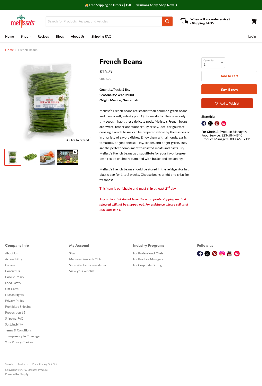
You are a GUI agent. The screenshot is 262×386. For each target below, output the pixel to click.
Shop (25, 36)
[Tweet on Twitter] (210, 123)
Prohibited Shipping (18, 306)
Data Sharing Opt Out (44, 364)
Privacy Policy (14, 300)
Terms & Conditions (18, 330)
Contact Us (12, 271)
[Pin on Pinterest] (217, 123)
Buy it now (229, 89)
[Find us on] (224, 123)
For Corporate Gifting (147, 265)
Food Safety (13, 283)
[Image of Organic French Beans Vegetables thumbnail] (30, 157)
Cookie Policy (14, 277)
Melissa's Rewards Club (85, 259)
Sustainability (14, 324)
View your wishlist (81, 271)
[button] (227, 103)
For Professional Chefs (148, 253)
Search (9, 364)
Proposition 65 (15, 312)
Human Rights (14, 294)
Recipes (43, 36)
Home (9, 36)
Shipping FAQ (101, 36)
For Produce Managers (148, 259)
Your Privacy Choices (19, 342)
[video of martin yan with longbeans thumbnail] (67, 157)
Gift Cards (12, 289)
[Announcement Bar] (131, 5)
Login (252, 36)
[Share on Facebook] (203, 123)
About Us (78, 36)
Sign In (73, 253)
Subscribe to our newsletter (87, 265)
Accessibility (13, 259)
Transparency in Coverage (22, 336)
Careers (10, 265)
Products (22, 364)
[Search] (167, 21)
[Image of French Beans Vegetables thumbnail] (13, 157)
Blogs (60, 36)
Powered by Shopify (16, 374)
